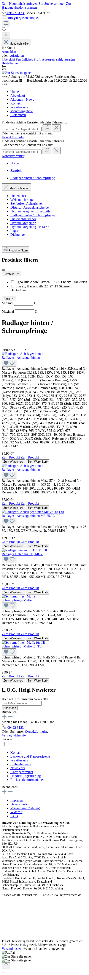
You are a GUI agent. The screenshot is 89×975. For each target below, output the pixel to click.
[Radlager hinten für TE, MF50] (24, 550)
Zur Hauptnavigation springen (36, 5)
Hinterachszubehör (23, 219)
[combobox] (22, 129)
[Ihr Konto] (6, 35)
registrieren (16, 55)
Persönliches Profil (29, 59)
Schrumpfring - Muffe (17, 600)
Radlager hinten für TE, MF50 (22, 554)
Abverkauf (17, 95)
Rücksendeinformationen (27, 780)
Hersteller (9, 274)
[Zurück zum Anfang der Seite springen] (6, 965)
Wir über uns (19, 107)
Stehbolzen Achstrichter (26, 203)
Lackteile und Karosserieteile (30, 756)
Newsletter (17, 768)
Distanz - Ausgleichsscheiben (30, 207)
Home (14, 92)
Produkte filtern (18, 250)
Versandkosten (12, 948)
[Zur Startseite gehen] (17, 73)
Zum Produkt (11, 457)
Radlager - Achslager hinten (21, 357)
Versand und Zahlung (25, 808)
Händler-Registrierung (25, 776)
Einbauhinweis (20, 764)
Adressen (49, 59)
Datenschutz (18, 804)
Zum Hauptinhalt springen (20, 3)
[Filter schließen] (3, 270)
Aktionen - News (22, 99)
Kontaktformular (13, 137)
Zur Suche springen (52, 3)
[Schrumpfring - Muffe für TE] (23, 642)
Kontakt (15, 103)
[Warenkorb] (44, 68)
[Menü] (6, 23)
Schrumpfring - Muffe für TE (22, 646)
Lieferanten (18, 115)
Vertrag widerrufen (14, 735)
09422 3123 (16, 13)
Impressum (17, 800)
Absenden (9, 708)
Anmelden (9, 51)
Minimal (19, 303)
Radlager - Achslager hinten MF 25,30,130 (31, 516)
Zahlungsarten (65, 59)
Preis (7, 298)
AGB (14, 816)
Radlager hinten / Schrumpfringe (32, 215)
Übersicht (9, 59)
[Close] (3, 972)
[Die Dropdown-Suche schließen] (56, 127)
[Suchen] (47, 127)
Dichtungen (18, 234)
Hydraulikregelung (23, 223)
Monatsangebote (21, 111)
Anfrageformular (21, 772)
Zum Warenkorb (13, 461)
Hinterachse (18, 196)
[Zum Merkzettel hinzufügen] (9, 363)
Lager (14, 230)
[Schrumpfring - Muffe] (18, 596)
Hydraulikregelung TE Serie (29, 227)
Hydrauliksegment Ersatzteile (30, 211)
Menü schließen (19, 43)
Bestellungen (10, 63)
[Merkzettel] (44, 29)
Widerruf (16, 812)
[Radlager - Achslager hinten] (22, 354)
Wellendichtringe (21, 199)
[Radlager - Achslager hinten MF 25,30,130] (33, 512)
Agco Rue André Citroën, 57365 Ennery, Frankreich (51, 282)
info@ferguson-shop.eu (23, 18)
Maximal (19, 311)
